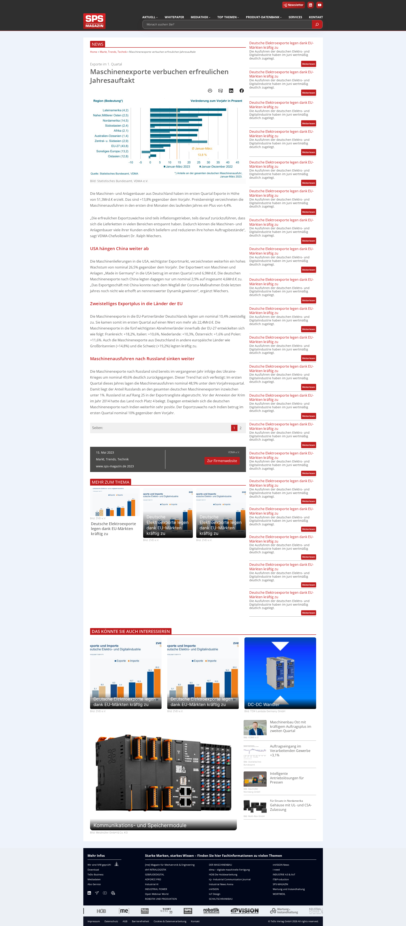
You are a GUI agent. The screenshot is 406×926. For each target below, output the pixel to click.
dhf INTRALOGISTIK (155, 869)
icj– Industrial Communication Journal (230, 879)
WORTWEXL (279, 894)
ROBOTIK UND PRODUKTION (161, 898)
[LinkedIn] (89, 893)
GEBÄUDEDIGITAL (154, 874)
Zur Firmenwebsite (222, 460)
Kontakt (195, 921)
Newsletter (295, 5)
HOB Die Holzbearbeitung (223, 874)
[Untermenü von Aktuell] (157, 17)
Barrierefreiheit (140, 921)
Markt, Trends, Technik (113, 52)
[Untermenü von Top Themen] (238, 17)
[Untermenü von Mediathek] (209, 17)
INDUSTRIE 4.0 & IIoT (284, 874)
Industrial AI (151, 884)
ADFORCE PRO (153, 879)
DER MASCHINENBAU (220, 864)
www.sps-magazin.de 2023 (115, 466)
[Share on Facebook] (242, 91)
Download (93, 869)
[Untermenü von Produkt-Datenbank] (281, 17)
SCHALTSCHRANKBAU (221, 898)
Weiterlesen (309, 64)
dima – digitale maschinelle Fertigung (229, 869)
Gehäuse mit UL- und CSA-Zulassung (291, 807)
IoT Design (214, 894)
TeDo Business (95, 874)
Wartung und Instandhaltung (289, 889)
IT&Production (281, 879)
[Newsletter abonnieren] (97, 894)
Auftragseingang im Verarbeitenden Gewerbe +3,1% (290, 750)
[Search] (317, 24)
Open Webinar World (157, 894)
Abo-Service (94, 884)
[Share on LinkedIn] (231, 91)
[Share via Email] (220, 91)
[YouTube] (105, 894)
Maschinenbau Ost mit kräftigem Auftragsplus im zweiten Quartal (290, 726)
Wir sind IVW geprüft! (99, 864)
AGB (125, 921)
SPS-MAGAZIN (280, 884)
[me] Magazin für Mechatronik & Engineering (170, 864)
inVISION (214, 889)
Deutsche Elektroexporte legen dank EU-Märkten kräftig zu (113, 528)
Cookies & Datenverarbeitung (170, 921)
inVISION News (281, 864)
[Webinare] (113, 894)
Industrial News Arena (221, 884)
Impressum (94, 921)
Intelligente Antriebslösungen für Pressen (287, 778)
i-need (276, 869)
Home (93, 52)
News (97, 44)
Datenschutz (111, 921)
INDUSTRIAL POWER (156, 889)
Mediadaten (94, 879)
